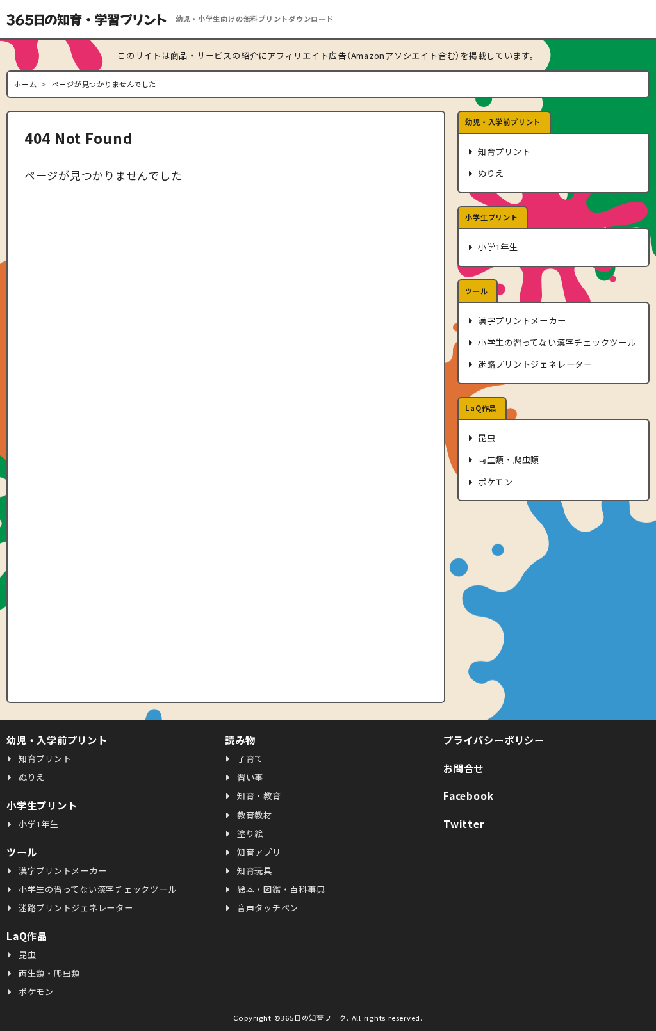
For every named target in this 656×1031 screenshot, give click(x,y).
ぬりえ (489, 173)
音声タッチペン (266, 908)
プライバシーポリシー (494, 740)
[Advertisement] (553, 603)
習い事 (248, 777)
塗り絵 (248, 833)
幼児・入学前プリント (503, 122)
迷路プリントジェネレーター (534, 364)
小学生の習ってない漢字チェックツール (555, 342)
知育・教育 (257, 796)
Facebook (468, 795)
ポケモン (494, 482)
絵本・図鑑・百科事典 (279, 889)
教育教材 (253, 815)
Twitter (463, 823)
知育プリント (502, 151)
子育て (248, 758)
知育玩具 (253, 871)
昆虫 (485, 438)
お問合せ (463, 768)
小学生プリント (491, 217)
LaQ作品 (480, 408)
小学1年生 (496, 247)
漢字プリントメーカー (520, 320)
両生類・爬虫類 (507, 459)
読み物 (240, 740)
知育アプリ (257, 852)
